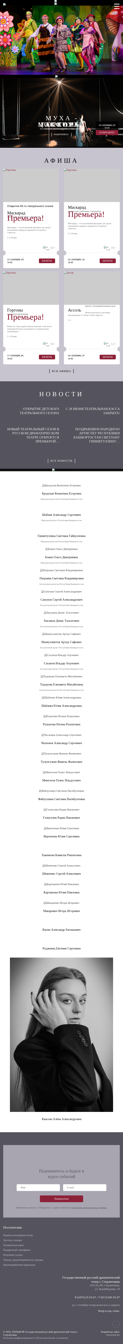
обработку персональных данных (89, 1207)
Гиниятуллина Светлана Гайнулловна (61, 536)
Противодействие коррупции (19, 1264)
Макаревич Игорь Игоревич (61, 911)
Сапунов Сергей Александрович (61, 599)
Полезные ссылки (13, 1255)
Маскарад (16, 213)
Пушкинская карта (13, 1245)
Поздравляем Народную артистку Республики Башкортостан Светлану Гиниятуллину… (97, 435)
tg (116, 1319)
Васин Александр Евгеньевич (61, 929)
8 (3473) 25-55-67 (85, 1297)
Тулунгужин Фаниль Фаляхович (61, 761)
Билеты (47, 260)
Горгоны (15, 310)
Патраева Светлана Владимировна (62, 578)
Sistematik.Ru (113, 1335)
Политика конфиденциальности (20, 1338)
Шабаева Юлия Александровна (61, 705)
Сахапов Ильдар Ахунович (61, 663)
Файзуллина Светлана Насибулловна (61, 799)
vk (106, 1319)
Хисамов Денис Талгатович (61, 620)
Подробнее (61, 134)
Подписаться (61, 1198)
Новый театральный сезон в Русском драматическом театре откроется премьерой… (33, 435)
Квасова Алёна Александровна (61, 1119)
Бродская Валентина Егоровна (61, 493)
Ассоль (74, 310)
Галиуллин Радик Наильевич (61, 817)
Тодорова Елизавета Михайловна (61, 684)
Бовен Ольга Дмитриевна (61, 557)
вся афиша (61, 371)
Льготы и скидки (12, 1240)
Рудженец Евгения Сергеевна (62, 948)
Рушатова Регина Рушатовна (61, 724)
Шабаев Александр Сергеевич (61, 514)
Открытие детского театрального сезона (39, 411)
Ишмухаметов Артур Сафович (61, 642)
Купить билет (107, 132)
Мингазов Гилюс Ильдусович (61, 780)
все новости (61, 460)
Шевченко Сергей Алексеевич (61, 873)
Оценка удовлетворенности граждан (23, 1260)
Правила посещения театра (18, 1235)
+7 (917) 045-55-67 (108, 1297)
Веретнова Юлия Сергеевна (61, 836)
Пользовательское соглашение (52, 1338)
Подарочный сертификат (17, 1250)
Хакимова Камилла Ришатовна (61, 855)
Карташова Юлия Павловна (61, 892)
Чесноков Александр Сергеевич (61, 743)
